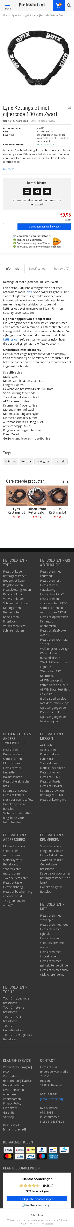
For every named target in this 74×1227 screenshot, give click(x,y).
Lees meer (8, 168)
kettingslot (10, 339)
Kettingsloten (12, 608)
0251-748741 (12, 1125)
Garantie (8, 1112)
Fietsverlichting (13, 887)
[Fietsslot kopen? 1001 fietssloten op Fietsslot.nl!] (31, 5)
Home (6, 15)
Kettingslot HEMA (52, 795)
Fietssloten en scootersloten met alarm (52, 942)
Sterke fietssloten (51, 846)
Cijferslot (10, 461)
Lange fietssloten (51, 851)
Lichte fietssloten (51, 855)
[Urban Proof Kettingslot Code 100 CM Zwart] (37, 496)
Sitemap (8, 1117)
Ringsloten (10, 621)
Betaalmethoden (14, 1085)
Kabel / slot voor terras (55, 873)
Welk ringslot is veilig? (54, 649)
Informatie (16, 526)
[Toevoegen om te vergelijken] (69, 108)
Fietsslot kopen (13, 571)
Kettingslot (43, 461)
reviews (49, 1223)
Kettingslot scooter (16, 790)
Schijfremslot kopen (16, 603)
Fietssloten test (50, 580)
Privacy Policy (12, 1103)
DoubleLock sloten (52, 768)
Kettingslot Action (52, 790)
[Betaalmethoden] (8, 1150)
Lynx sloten (47, 759)
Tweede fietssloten (16, 878)
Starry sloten (48, 763)
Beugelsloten (12, 612)
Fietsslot (26, 461)
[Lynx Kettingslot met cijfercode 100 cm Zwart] (38, 59)
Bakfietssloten (12, 777)
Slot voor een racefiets (18, 799)
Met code (59, 461)
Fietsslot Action (50, 772)
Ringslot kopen (13, 585)
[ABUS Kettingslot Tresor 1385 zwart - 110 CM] (57, 496)
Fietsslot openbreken (54, 617)
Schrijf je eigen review (42, 120)
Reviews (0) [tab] (61, 268)
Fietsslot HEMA (50, 777)
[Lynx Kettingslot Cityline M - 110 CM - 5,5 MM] (16, 496)
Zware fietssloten (51, 860)
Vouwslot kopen (13, 599)
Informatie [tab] (12, 268)
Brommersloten (13, 754)
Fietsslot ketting (13, 795)
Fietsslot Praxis (50, 781)
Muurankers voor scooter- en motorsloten (14, 850)
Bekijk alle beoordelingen (36, 1199)
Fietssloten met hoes (54, 924)
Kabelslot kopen (13, 594)
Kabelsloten (11, 617)
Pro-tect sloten (50, 754)
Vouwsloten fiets (14, 626)
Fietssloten (10, 750)
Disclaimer (10, 1108)
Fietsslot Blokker (51, 786)
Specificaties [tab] (37, 268)
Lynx (29, 292)
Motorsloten (11, 763)
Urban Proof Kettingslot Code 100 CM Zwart (37, 514)
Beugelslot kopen (14, 580)
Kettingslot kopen (15, 576)
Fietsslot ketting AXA (53, 799)
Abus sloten (48, 750)
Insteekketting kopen (17, 590)
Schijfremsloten (13, 630)
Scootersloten (12, 759)
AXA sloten (47, 745)
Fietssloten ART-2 (52, 594)
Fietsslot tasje (12, 882)
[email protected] (51, 1099)
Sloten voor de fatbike (17, 813)
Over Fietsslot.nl (13, 1090)
